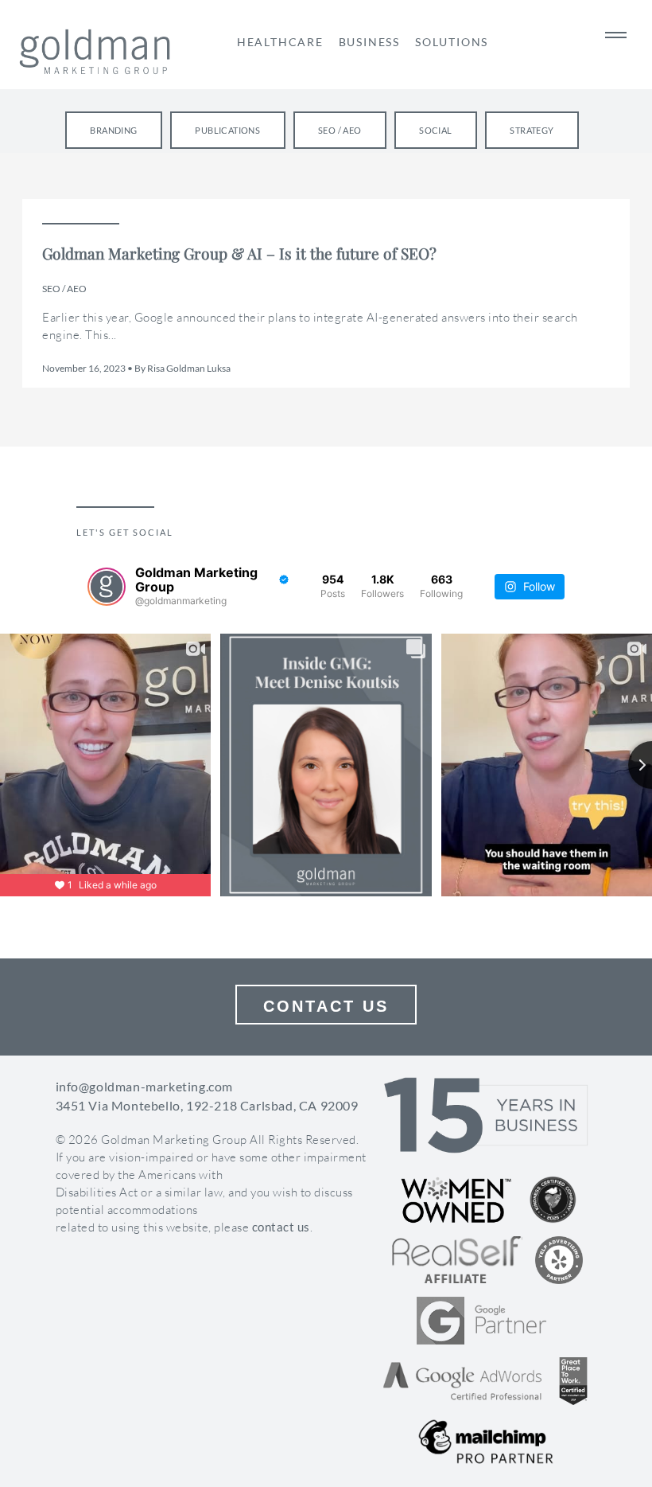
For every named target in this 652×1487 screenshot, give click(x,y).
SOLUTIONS (451, 42)
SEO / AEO (340, 130)
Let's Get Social (124, 532)
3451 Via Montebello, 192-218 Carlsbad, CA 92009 (207, 1105)
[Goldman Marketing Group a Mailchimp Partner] (485, 1442)
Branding (113, 130)
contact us (281, 1227)
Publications (227, 130)
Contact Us (326, 1006)
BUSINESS (369, 42)
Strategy (531, 130)
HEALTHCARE (280, 42)
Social (435, 130)
